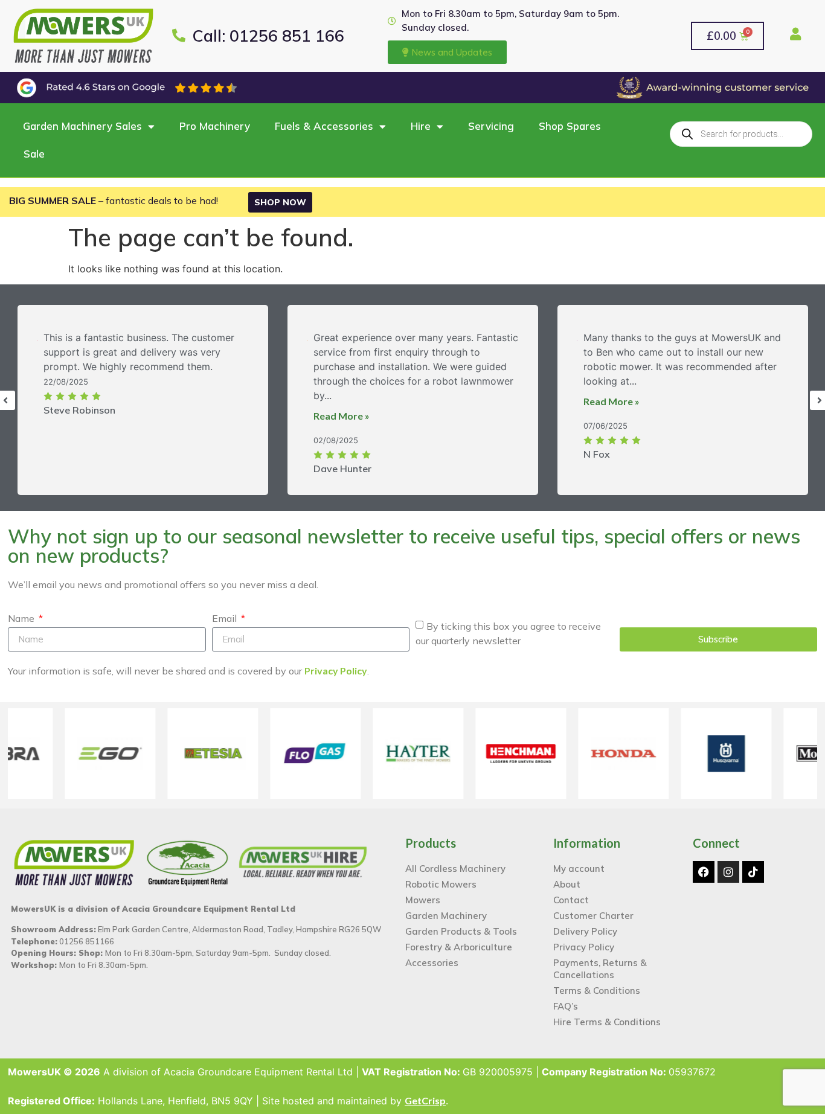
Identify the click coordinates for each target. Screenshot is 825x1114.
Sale (34, 144)
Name (22, 609)
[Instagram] (728, 862)
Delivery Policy (585, 921)
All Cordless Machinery (455, 859)
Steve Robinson (79, 400)
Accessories (431, 953)
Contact (571, 890)
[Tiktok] (753, 862)
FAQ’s (565, 996)
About (566, 874)
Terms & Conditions (596, 981)
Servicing (491, 116)
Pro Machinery (214, 116)
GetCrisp (425, 1090)
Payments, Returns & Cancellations (600, 959)
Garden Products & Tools (461, 921)
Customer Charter (593, 906)
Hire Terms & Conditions (607, 1012)
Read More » (341, 406)
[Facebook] (703, 862)
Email (225, 609)
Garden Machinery (446, 906)
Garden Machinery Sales (82, 116)
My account (579, 859)
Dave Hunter (342, 459)
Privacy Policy (335, 661)
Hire (421, 116)
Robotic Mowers (441, 874)
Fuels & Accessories (324, 116)
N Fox (596, 444)
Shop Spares (570, 116)
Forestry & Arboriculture (458, 937)
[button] (412, 1109)
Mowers (422, 890)
